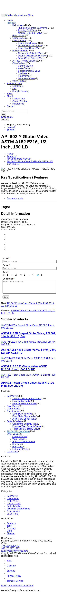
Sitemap (11, 533)
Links (9, 531)
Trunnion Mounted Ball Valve (32, 28)
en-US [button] (4, 120)
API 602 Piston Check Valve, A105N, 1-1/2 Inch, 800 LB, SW (27, 384)
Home (10, 20)
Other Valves (18, 63)
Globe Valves (19, 38)
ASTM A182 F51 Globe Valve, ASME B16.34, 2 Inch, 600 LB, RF (24, 368)
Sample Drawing (20, 91)
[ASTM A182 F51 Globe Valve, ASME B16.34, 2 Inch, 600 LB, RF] (29, 359)
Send (6, 297)
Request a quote (15, 198)
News (10, 93)
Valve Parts (18, 81)
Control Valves (25, 66)
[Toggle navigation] (3, 15)
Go (3, 114)
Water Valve (24, 68)
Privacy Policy (14, 576)
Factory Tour (18, 98)
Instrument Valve (26, 78)
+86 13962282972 (10, 546)
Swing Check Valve (28, 43)
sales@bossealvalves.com (14, 551)
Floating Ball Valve (27, 30)
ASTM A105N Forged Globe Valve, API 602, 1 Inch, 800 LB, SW (28, 335)
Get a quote (7, 117)
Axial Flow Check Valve (30, 48)
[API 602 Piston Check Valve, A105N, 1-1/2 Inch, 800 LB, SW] (29, 376)
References (18, 104)
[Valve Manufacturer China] (19, 15)
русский (11, 127)
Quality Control (19, 101)
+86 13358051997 (10, 548)
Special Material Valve (29, 71)
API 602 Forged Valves (23, 61)
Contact (10, 106)
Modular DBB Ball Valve (30, 33)
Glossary (11, 528)
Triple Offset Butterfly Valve (31, 58)
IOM (14, 88)
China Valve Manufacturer (20, 585)
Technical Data (14, 83)
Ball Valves (18, 25)
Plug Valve (23, 76)
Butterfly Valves (20, 50)
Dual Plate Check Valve (30, 45)
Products (11, 23)
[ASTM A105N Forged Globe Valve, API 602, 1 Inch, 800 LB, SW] (29, 326)
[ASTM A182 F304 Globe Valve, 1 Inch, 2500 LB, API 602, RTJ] (29, 343)
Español (11, 130)
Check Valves (19, 40)
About (10, 96)
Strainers (22, 73)
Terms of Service (15, 581)
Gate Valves (18, 35)
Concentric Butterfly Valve (31, 53)
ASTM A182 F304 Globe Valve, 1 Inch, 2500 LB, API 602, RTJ (28, 351)
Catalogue (17, 86)
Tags (9, 526)
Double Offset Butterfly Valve (32, 55)
